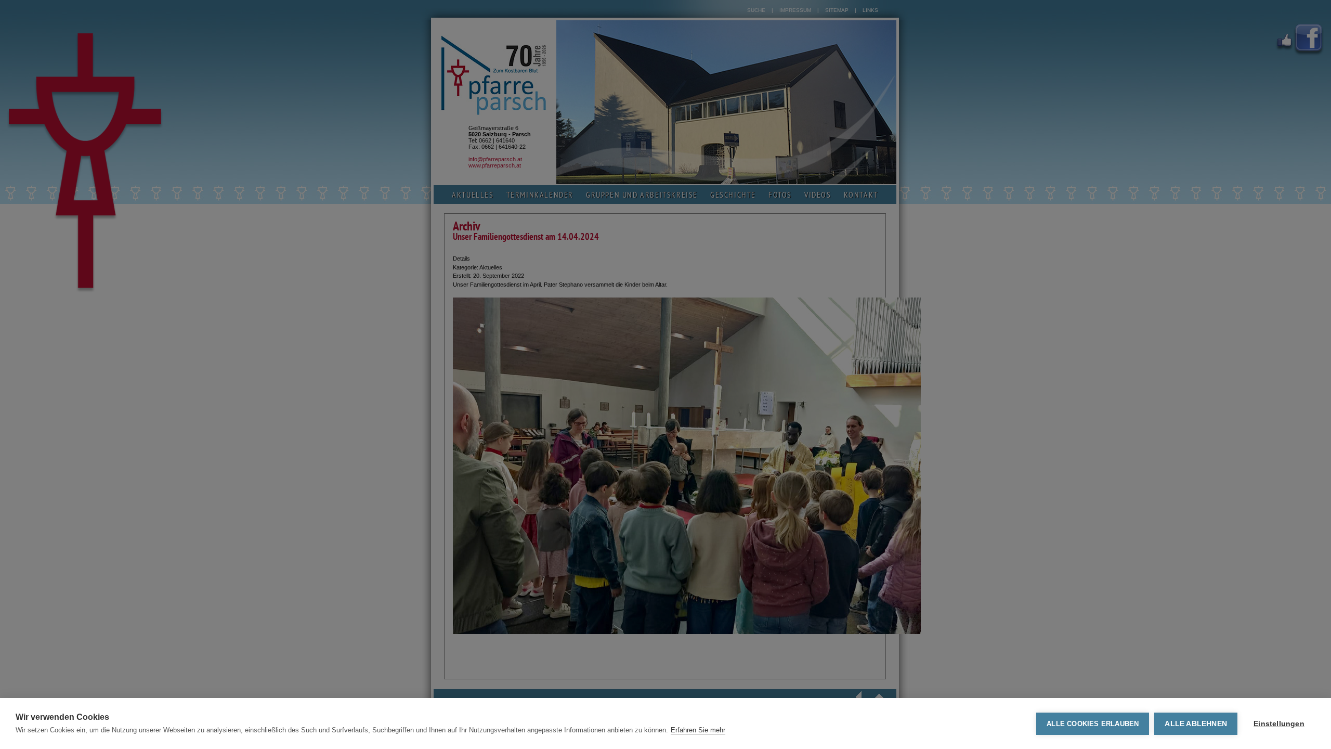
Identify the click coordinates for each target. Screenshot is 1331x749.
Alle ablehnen (1196, 724)
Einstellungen (1279, 724)
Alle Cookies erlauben (1093, 724)
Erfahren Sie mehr (698, 730)
